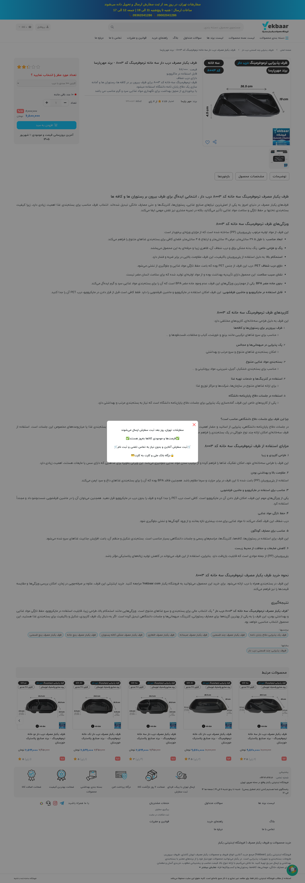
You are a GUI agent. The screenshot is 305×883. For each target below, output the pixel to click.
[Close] (194, 425)
